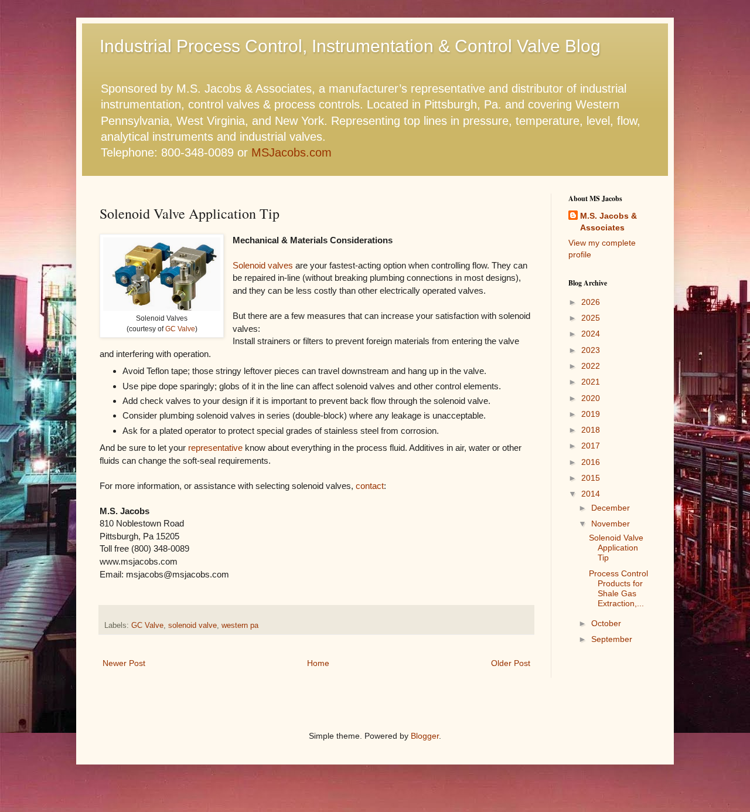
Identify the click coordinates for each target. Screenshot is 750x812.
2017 (590, 445)
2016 (590, 462)
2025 (590, 317)
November (610, 523)
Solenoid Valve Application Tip (616, 547)
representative (215, 448)
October (606, 623)
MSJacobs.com (291, 152)
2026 (590, 302)
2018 (590, 429)
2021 (590, 381)
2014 (590, 493)
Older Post (510, 663)
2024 (590, 333)
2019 (590, 414)
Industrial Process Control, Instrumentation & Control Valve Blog (350, 46)
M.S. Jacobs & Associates (608, 221)
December (610, 507)
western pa (239, 625)
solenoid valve (192, 625)
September (611, 639)
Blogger (425, 735)
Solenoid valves (263, 265)
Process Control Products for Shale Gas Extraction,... (618, 588)
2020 (590, 398)
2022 (590, 366)
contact (370, 486)
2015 (590, 478)
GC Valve (180, 329)
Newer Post (124, 663)
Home (318, 663)
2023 (590, 350)
